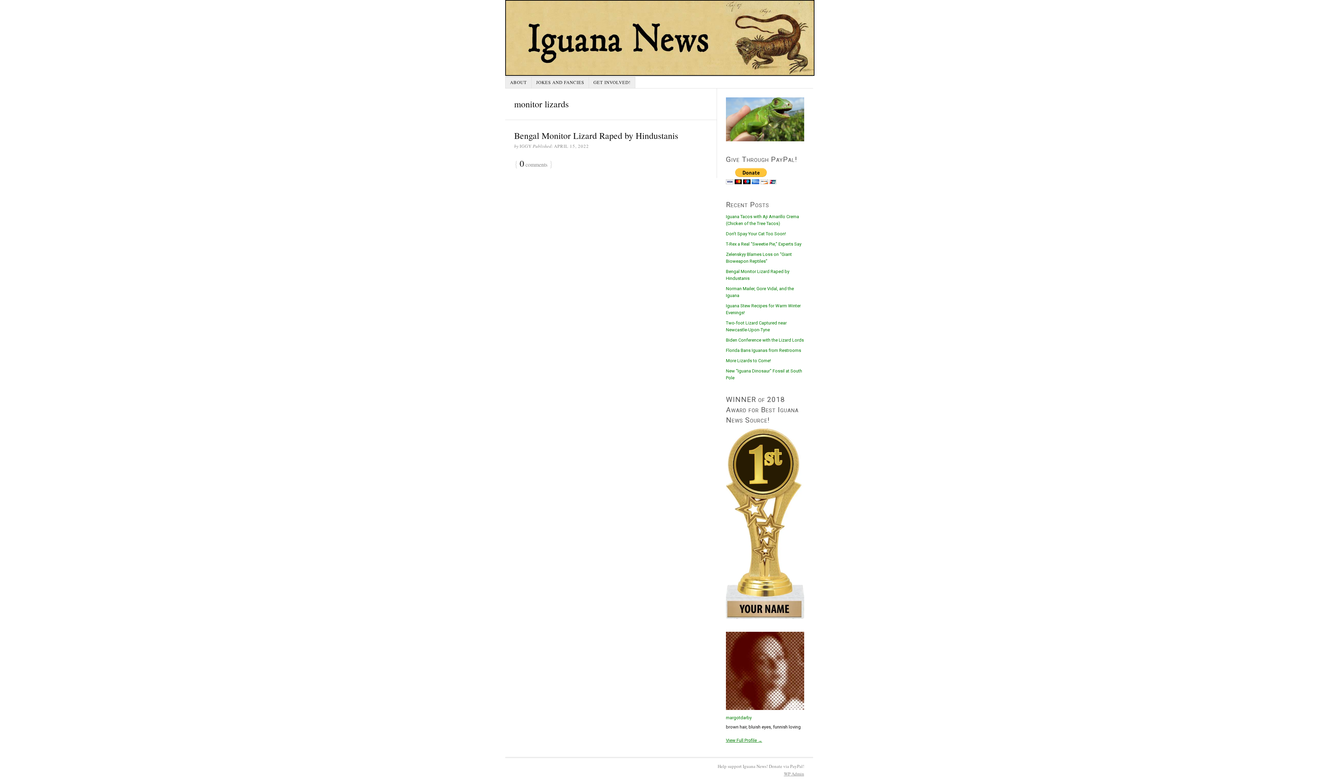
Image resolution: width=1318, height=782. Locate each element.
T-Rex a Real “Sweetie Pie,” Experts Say (763, 244)
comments (533, 164)
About (518, 82)
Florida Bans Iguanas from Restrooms (763, 350)
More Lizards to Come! (748, 360)
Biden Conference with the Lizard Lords (765, 340)
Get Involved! (612, 82)
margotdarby (739, 717)
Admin (794, 774)
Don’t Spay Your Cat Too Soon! (756, 233)
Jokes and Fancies (560, 82)
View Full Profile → (744, 740)
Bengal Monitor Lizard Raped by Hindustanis (596, 135)
